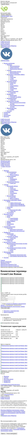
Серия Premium (14, 218)
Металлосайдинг (14, 73)
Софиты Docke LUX (15, 203)
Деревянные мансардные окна (18, 254)
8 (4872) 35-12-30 (5, 41)
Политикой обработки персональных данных (13, 306)
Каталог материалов (9, 63)
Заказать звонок (5, 4)
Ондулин (9, 111)
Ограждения (7, 380)
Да (1, 37)
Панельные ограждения (16, 229)
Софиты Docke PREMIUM (17, 204)
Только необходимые (12, 433)
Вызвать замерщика (6, 14)
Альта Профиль (14, 85)
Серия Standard (14, 219)
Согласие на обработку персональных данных (13, 411)
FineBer (12, 87)
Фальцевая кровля (11, 98)
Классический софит (15, 210)
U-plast (12, 78)
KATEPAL (13, 180)
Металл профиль (14, 174)
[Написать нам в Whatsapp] (14, 415)
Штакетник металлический (17, 231)
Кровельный (13, 95)
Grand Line (13, 77)
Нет (5, 37)
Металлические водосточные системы (17, 243)
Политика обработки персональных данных (12, 410)
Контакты (6, 116)
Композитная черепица (16, 69)
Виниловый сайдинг (15, 71)
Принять (3, 433)
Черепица (9, 64)
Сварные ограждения (12, 91)
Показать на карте (5, 161)
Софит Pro (12, 211)
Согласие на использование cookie (10, 412)
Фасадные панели (11, 81)
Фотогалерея (7, 115)
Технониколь (13, 80)
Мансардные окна (11, 108)
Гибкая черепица (14, 67)
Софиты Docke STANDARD (17, 205)
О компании (7, 112)
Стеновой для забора (15, 97)
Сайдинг (9, 70)
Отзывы (6, 113)
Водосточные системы (13, 101)
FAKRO (12, 109)
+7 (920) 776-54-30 (5, 166)
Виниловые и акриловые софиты (15, 74)
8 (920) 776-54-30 (5, 43)
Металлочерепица (15, 66)
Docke (11, 76)
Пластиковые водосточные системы (16, 247)
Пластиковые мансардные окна (18, 256)
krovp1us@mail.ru (5, 44)
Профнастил (10, 94)
